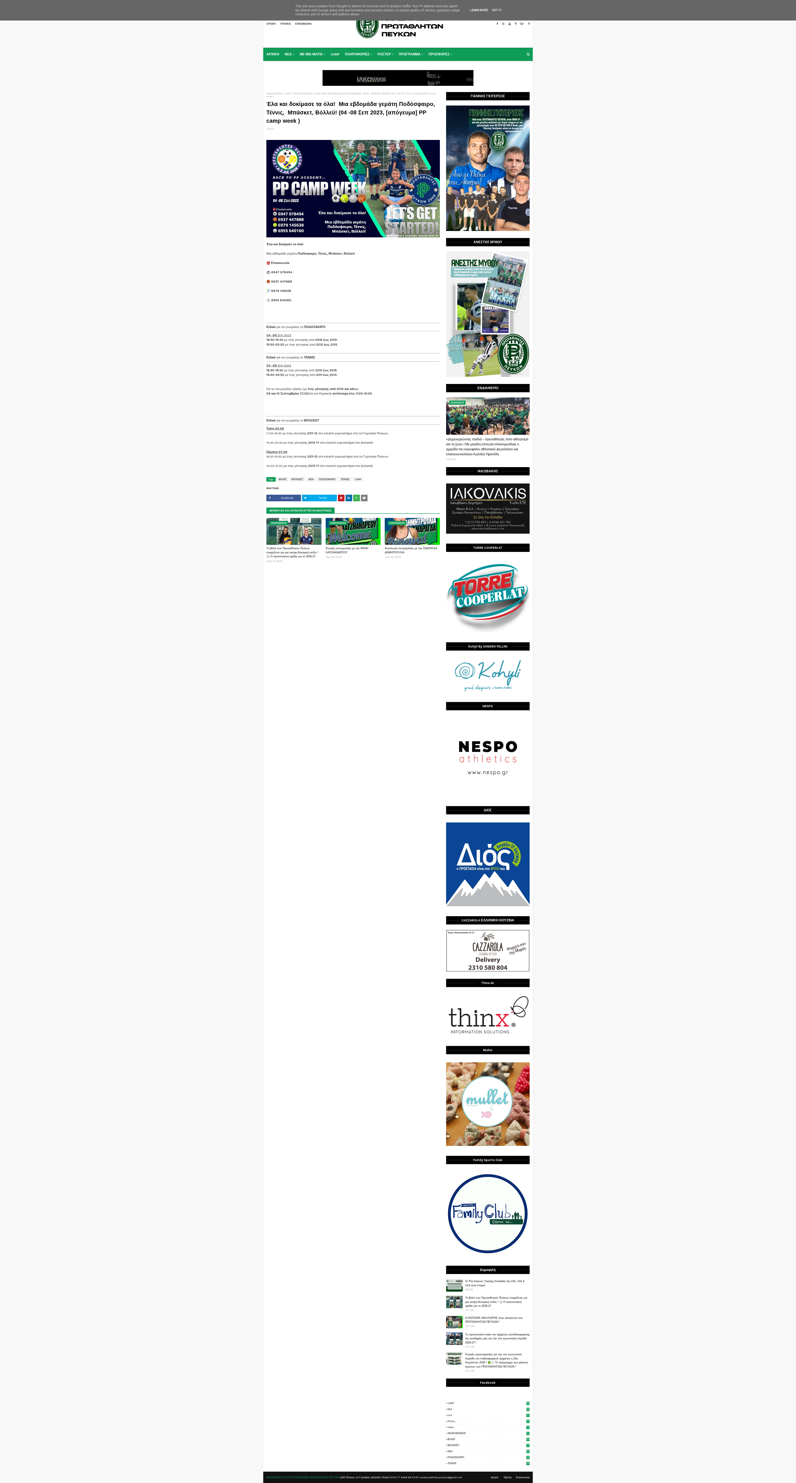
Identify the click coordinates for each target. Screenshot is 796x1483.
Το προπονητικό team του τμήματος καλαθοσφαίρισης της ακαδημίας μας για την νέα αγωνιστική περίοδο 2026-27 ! (497, 1338)
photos (488, 1421)
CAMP (287, 93)
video (488, 1427)
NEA (489, 1409)
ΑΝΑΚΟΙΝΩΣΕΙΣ (488, 1433)
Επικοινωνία (523, 1477)
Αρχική (494, 1477)
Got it (497, 10)
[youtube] (509, 23)
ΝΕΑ (311, 479)
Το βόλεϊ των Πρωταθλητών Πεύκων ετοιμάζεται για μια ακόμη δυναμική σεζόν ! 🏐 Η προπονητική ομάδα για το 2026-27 (292, 552)
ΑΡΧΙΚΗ (271, 23)
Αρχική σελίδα (274, 93)
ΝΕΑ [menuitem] (288, 54)
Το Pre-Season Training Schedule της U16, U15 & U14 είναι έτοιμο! (495, 1283)
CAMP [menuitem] (335, 54)
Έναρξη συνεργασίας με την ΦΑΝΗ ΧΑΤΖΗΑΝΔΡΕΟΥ (347, 550)
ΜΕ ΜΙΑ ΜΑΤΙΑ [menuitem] (311, 54)
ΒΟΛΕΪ (282, 479)
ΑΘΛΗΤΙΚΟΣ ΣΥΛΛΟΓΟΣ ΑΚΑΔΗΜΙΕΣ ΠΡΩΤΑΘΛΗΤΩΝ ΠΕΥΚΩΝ (303, 1477)
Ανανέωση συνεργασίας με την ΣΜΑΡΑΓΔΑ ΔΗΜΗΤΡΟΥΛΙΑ (411, 550)
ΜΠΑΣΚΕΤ (297, 479)
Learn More (479, 10)
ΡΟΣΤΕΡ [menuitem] (384, 54)
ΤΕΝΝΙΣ (345, 479)
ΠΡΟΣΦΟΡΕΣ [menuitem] (439, 54)
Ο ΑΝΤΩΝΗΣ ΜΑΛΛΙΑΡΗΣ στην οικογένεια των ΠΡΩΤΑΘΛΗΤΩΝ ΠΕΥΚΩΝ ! (494, 1320)
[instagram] (503, 23)
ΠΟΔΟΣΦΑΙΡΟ (327, 479)
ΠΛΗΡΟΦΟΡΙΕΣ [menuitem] (357, 54)
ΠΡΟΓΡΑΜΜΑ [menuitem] (410, 54)
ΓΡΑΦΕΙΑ (285, 23)
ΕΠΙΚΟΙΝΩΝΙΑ (303, 23)
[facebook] (497, 23)
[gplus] (522, 23)
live (488, 1415)
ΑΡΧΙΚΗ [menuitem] (272, 54)
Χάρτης (508, 1477)
